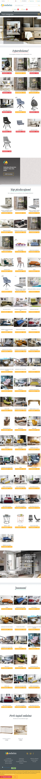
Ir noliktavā (8, 758)
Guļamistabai (34, 760)
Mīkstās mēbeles (34, 758)
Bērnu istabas (8, 761)
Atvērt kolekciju (9, 174)
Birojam (21, 763)
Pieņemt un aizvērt (7, 777)
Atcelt (15, 777)
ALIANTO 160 (20, 738)
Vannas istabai (8, 763)
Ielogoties (38, 1)
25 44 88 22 (24, 1)
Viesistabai (21, 760)
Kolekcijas (21, 758)
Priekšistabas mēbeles (21, 761)
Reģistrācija (32, 1)
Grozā (30, 565)
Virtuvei (34, 761)
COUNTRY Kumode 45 (6, 738)
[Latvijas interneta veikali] (13, 768)
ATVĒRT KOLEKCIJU (13, 41)
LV (16, 1)
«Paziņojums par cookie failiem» (10, 774)
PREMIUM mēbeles (8, 760)
